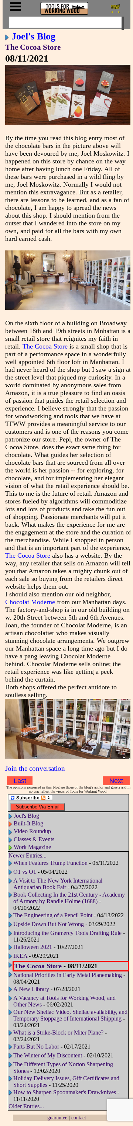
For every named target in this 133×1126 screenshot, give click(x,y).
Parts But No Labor (36, 1046)
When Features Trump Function (50, 863)
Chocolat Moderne (30, 602)
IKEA (20, 956)
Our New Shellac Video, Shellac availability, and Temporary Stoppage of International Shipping (70, 1015)
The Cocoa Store (33, 47)
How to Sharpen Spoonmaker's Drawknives (64, 1092)
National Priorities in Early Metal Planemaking (68, 975)
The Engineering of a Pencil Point (53, 915)
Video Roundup (32, 831)
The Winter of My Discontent (47, 1055)
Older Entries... (26, 1106)
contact (78, 1117)
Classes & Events (34, 839)
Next (116, 780)
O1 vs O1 (24, 872)
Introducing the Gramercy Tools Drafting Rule (67, 933)
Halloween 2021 (32, 947)
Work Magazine (32, 847)
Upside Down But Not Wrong (48, 924)
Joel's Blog (33, 36)
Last (20, 780)
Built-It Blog (28, 823)
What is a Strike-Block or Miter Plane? (59, 1032)
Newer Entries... (27, 855)
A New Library (31, 989)
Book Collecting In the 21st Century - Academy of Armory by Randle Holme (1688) (69, 897)
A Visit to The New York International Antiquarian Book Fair (57, 883)
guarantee (57, 1117)
